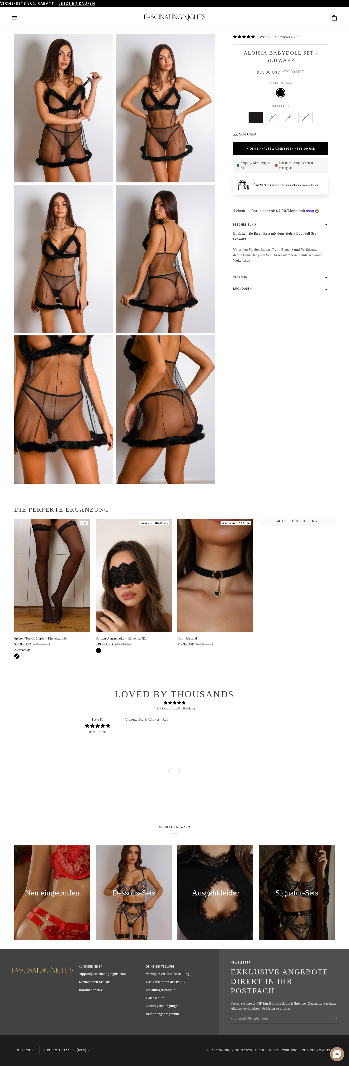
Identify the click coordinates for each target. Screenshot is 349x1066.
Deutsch (23, 1050)
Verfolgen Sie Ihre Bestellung (167, 974)
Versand (240, 277)
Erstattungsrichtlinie (160, 990)
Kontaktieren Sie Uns (94, 982)
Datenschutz (155, 998)
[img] (174, 703)
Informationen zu (91, 990)
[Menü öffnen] (19, 18)
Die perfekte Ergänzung (61, 509)
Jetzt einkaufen (269, 3)
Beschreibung (245, 225)
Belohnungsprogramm (162, 1014)
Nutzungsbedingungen (162, 1006)
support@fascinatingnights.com (102, 974)
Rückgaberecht (323, 1050)
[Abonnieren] (333, 1017)
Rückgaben (242, 289)
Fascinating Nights (226, 1050)
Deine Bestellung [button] (160, 967)
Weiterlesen (241, 260)
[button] (171, 771)
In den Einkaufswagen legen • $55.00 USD (281, 149)
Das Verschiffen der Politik (165, 982)
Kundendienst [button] (91, 967)
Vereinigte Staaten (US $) (64, 1050)
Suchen (261, 1050)
